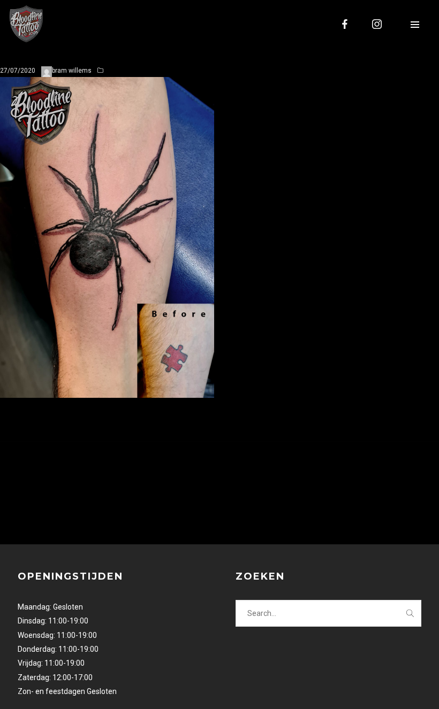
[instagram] (377, 24)
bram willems (72, 70)
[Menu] (415, 24)
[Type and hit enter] (409, 613)
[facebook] (345, 24)
